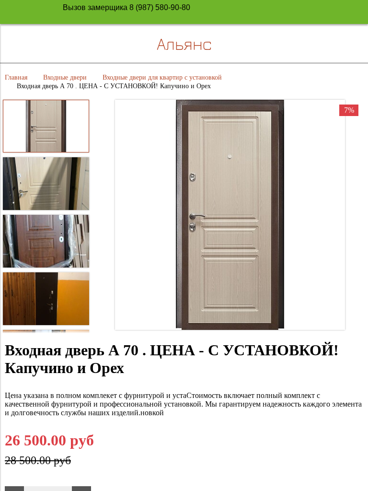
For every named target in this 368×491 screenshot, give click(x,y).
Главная (16, 77)
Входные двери (65, 77)
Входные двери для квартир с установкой (162, 77)
